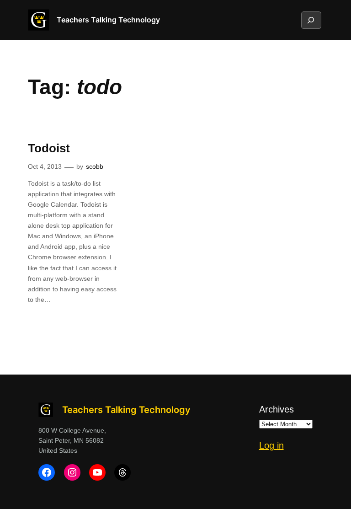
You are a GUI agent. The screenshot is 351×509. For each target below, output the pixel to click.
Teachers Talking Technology (108, 19)
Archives (276, 409)
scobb (94, 166)
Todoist (49, 148)
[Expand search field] (311, 20)
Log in (271, 445)
